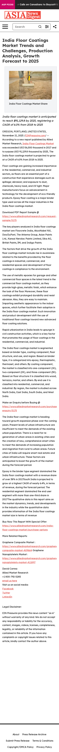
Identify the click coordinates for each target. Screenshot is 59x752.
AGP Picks (7, 4)
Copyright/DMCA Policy (20, 747)
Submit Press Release (18, 740)
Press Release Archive (34, 734)
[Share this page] (55, 27)
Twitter (6, 592)
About (16, 734)
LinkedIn (7, 596)
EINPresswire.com (35, 135)
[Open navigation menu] (5, 27)
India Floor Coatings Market (38, 143)
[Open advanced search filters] (46, 26)
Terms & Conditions (42, 740)
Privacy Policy (44, 747)
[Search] (40, 26)
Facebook (8, 588)
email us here (9, 580)
